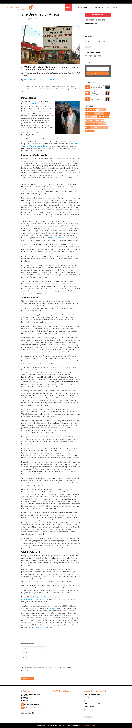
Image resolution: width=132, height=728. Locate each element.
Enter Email (87, 41)
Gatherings (89, 113)
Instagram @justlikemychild (43, 597)
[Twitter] (103, 2)
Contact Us (24, 700)
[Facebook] (105, 2)
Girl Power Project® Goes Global (30, 694)
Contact (116, 7)
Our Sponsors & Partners (94, 120)
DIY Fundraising (91, 110)
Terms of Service (26, 699)
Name (87, 27)
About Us (88, 7)
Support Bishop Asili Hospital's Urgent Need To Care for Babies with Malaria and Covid (98, 93)
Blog (109, 7)
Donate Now (97, 15)
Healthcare (37, 19)
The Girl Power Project (99, 127)
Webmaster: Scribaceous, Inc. (86, 725)
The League (89, 131)
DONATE (69, 7)
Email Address (89, 36)
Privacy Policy (25, 697)
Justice (107, 113)
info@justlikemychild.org (31, 704)
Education (101, 110)
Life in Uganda (90, 117)
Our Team (102, 124)
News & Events (102, 117)
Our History (24, 695)
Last (99, 31)
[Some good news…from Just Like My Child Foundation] (107, 88)
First (86, 31)
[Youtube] (107, 2)
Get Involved (99, 7)
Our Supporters (91, 124)
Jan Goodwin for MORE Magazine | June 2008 (39, 80)
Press (42, 19)
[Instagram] (110, 2)
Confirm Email (101, 41)
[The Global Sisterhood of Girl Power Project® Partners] (107, 100)
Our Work (78, 7)
